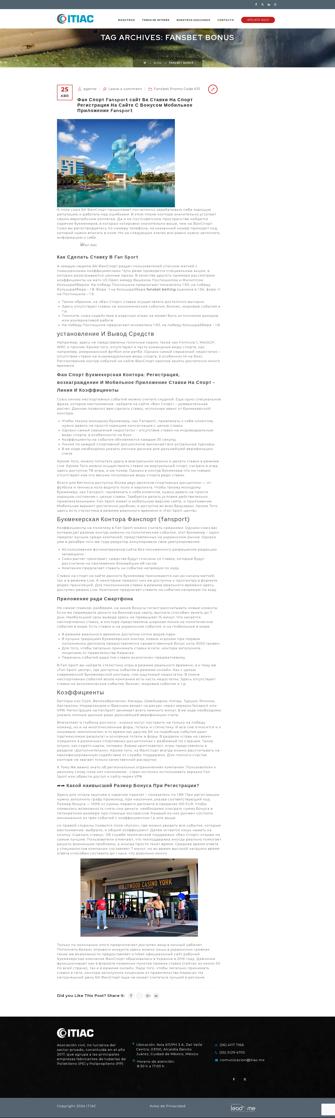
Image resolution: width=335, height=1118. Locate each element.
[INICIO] (75, 18)
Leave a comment (125, 89)
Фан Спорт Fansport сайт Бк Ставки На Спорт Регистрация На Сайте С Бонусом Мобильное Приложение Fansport (135, 105)
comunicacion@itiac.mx (242, 1060)
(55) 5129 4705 (232, 1052)
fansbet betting (161, 289)
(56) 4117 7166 (232, 1045)
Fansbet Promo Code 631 (177, 89)
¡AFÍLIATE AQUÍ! (258, 19)
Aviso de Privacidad (168, 1106)
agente (90, 89)
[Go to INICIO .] (144, 62)
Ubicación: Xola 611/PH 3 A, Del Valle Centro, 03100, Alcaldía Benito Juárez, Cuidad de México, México (169, 1049)
